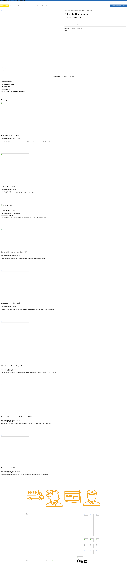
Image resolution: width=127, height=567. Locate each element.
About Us (47, 519)
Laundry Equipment (68, 524)
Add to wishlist (2, 478)
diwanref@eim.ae (4, 0)
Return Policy (48, 521)
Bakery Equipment (68, 519)
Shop (46, 517)
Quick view (2, 484)
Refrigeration (67, 521)
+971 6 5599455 (13, 0)
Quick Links (48, 514)
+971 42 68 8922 (21, 0)
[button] (2, 481)
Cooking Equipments (69, 517)
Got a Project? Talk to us (118, 5)
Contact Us (48, 524)
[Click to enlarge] (3, 68)
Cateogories (68, 514)
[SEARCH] (34, 3)
